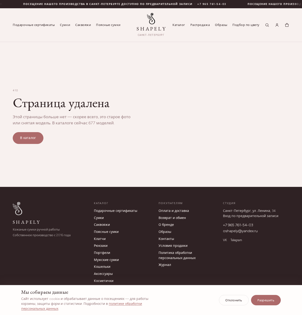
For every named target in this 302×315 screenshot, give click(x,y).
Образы (221, 25)
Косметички (103, 281)
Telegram (236, 240)
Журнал (165, 265)
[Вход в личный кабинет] (277, 25)
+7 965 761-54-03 (238, 225)
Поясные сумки (108, 25)
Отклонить (233, 300)
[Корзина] (287, 25)
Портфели (102, 253)
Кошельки (102, 267)
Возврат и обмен (172, 218)
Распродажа (200, 25)
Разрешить (265, 300)
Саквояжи (83, 25)
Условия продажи (173, 246)
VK (225, 240)
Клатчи (100, 239)
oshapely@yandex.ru (240, 231)
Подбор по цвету (246, 25)
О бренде (166, 225)
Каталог (178, 25)
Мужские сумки (106, 260)
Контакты (166, 239)
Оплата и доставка (174, 211)
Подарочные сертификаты (34, 25)
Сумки (65, 25)
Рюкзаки (101, 246)
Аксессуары (103, 274)
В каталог (28, 138)
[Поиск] (267, 25)
